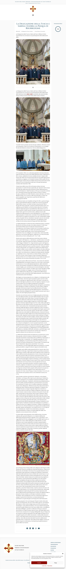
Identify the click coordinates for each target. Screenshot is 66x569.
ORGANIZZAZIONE (54, 544)
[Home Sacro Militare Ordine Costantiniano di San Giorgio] (33, 9)
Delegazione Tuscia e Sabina (27, 31)
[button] (62, 553)
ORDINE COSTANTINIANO (56, 542)
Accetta (39, 562)
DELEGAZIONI (53, 546)
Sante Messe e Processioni (40, 31)
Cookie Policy (44, 565)
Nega (55, 562)
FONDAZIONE (53, 548)
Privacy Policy (49, 565)
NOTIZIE (52, 550)
